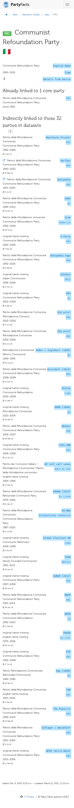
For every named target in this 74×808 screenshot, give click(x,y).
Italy (47, 14)
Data (15, 14)
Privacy (30, 796)
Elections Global (31, 14)
